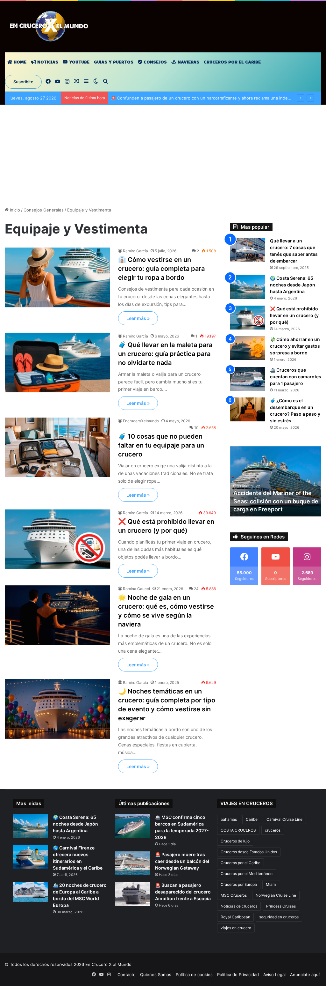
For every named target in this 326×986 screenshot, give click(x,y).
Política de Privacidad (238, 974)
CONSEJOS (154, 62)
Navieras (187, 62)
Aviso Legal (274, 974)
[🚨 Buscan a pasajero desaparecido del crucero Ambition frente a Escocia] (132, 894)
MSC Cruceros (234, 895)
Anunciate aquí (305, 974)
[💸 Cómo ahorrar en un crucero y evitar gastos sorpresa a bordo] (247, 348)
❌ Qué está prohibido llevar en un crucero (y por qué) (294, 315)
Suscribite (23, 81)
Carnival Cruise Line (284, 819)
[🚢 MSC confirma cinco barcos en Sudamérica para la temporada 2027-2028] (132, 826)
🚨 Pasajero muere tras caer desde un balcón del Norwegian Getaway (182, 861)
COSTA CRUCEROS (238, 830)
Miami (271, 884)
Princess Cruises (281, 906)
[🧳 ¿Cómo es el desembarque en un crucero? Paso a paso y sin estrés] (247, 409)
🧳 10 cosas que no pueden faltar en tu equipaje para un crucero (161, 445)
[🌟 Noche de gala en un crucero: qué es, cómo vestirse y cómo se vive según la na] (57, 615)
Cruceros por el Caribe (232, 62)
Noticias (47, 62)
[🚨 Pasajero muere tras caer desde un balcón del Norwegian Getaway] (132, 863)
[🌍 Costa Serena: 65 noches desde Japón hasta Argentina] (247, 287)
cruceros (272, 830)
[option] (276, 481)
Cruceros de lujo (235, 841)
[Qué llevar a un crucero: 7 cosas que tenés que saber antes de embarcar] (247, 250)
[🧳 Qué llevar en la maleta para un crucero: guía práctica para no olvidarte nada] (57, 362)
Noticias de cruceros (239, 906)
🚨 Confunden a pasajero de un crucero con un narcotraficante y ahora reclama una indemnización (209, 97)
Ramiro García (135, 250)
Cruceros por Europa (239, 884)
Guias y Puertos (113, 62)
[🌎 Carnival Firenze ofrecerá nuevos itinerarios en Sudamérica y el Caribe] (30, 857)
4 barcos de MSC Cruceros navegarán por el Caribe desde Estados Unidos (275, 501)
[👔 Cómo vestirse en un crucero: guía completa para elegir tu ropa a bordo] (57, 277)
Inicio (14, 209)
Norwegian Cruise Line (276, 895)
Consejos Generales (44, 209)
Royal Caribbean (235, 917)
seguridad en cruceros (279, 917)
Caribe (252, 819)
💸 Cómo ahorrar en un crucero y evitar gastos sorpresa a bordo (295, 346)
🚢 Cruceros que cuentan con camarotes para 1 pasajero (295, 376)
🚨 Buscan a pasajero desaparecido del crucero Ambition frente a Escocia (183, 891)
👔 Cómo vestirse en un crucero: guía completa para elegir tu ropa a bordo (161, 268)
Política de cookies (194, 974)
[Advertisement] (163, 159)
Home (19, 62)
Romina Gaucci (136, 588)
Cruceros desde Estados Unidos (249, 851)
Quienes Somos (155, 974)
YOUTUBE (78, 62)
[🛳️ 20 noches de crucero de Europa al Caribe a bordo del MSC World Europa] (30, 892)
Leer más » (138, 318)
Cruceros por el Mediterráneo (247, 873)
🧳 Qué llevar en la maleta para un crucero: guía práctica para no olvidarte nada (165, 354)
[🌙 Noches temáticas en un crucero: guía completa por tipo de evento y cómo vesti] (57, 709)
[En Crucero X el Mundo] (50, 26)
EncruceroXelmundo (141, 421)
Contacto (126, 974)
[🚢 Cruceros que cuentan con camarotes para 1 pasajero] (247, 379)
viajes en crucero (236, 927)
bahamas (229, 819)
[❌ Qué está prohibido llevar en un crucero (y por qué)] (57, 539)
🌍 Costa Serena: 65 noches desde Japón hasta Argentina (292, 284)
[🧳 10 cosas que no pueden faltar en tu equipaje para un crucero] (57, 447)
